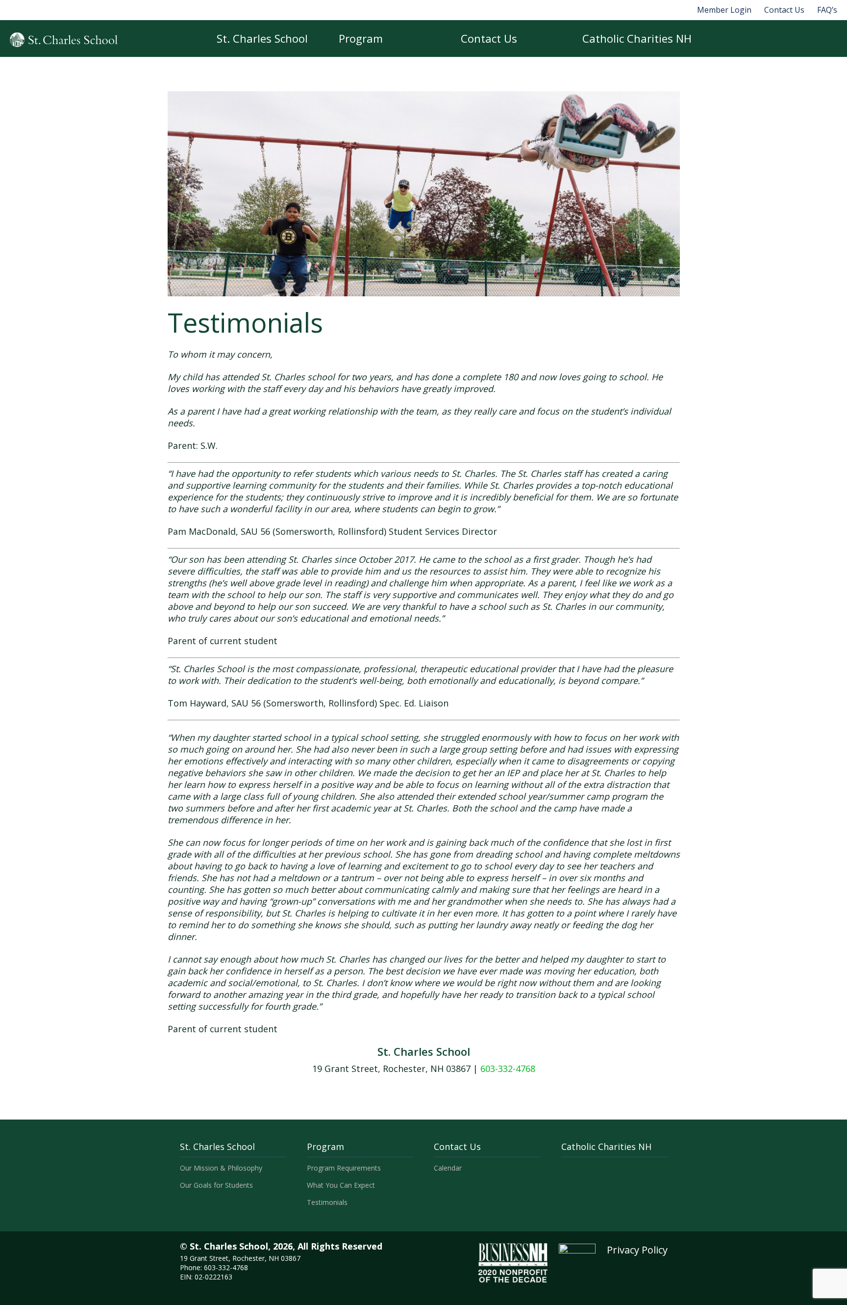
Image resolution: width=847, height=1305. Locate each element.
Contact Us (784, 9)
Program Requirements (344, 1168)
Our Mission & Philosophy (221, 1168)
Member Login (724, 9)
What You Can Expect (341, 1185)
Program (361, 38)
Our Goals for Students (216, 1185)
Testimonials (327, 1202)
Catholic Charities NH (637, 38)
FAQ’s (827, 9)
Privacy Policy (637, 1249)
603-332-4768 (507, 1068)
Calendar (448, 1168)
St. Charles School (262, 38)
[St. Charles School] (64, 39)
